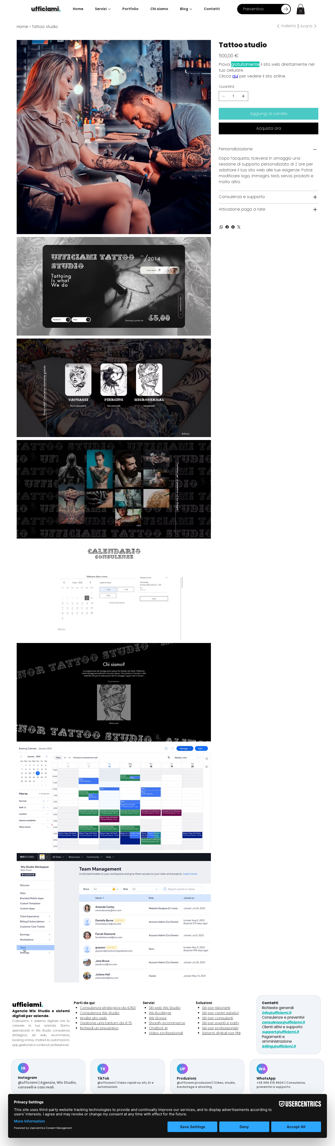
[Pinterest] (233, 227)
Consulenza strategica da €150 (108, 1007)
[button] (300, 9)
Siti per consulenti (217, 1018)
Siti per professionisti (220, 1028)
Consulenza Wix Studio (99, 1012)
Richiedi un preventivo (99, 1028)
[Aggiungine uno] (243, 96)
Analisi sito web (93, 1018)
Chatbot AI (158, 1028)
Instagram (27, 1077)
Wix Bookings (160, 1012)
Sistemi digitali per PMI (221, 1033)
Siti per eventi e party (220, 1022)
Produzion (186, 1078)
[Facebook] (227, 227)
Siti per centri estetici (220, 1012)
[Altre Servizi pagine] (109, 9)
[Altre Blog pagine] (191, 9)
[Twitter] (238, 227)
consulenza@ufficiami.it (283, 1022)
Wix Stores (158, 1018)
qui (235, 76)
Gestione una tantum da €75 (106, 1022)
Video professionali (166, 1033)
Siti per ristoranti (216, 1007)
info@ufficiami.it (276, 1012)
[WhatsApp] (221, 227)
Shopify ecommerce (167, 1022)
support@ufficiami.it (280, 1031)
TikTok (103, 1078)
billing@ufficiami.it (279, 1046)
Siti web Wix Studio (164, 1007)
